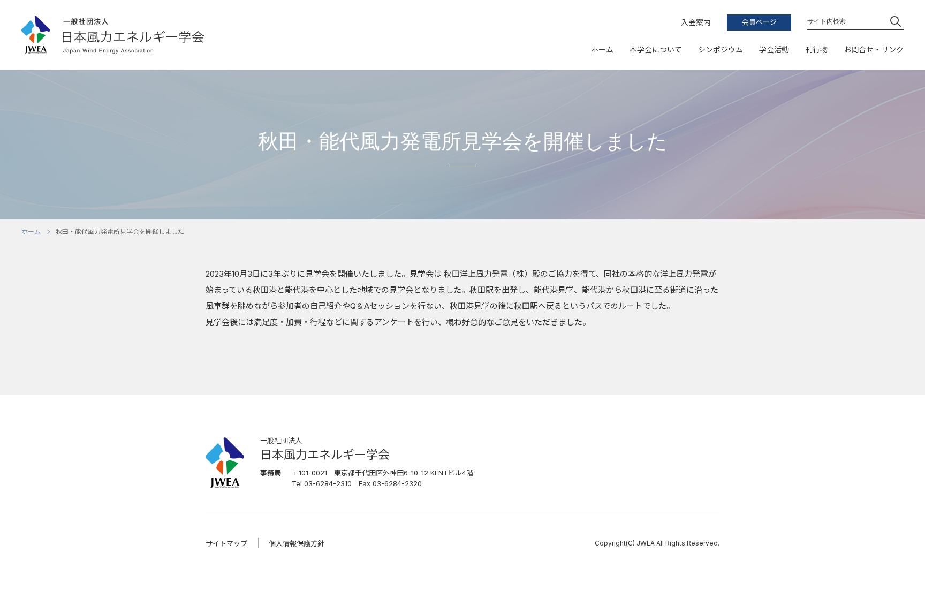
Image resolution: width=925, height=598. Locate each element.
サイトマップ (226, 543)
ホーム (31, 232)
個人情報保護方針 (296, 543)
